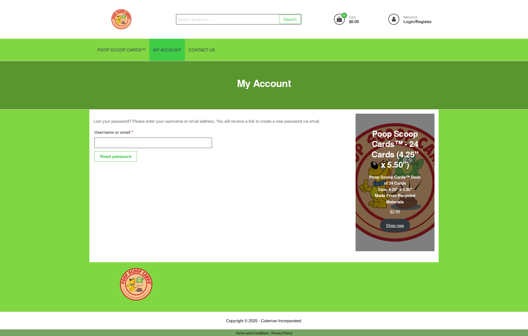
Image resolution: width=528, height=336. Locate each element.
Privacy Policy (281, 333)
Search (290, 19)
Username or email (122, 132)
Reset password (115, 156)
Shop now (395, 225)
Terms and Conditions (252, 333)
